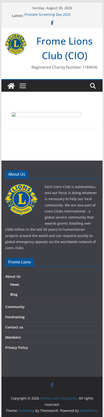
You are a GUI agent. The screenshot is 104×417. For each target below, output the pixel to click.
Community (15, 306)
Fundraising (15, 317)
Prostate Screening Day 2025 (47, 15)
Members (13, 337)
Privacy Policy (16, 347)
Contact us (14, 327)
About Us (13, 276)
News (14, 284)
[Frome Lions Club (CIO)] (11, 86)
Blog (13, 294)
